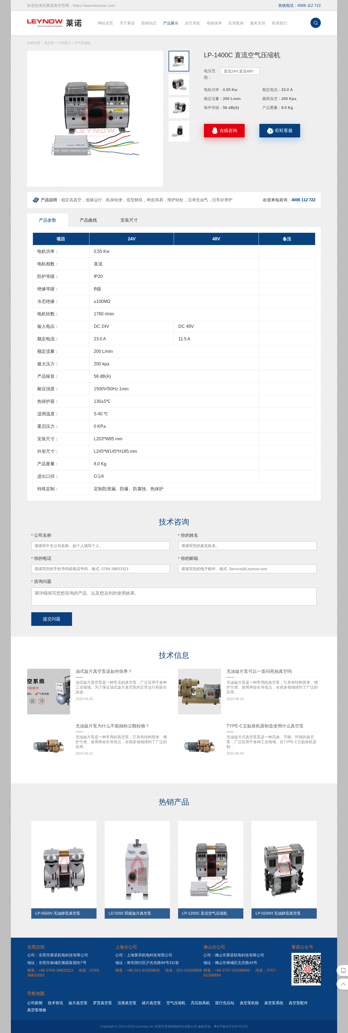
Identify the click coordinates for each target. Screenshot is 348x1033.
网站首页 (105, 23)
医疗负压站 (224, 1003)
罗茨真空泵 (102, 1003)
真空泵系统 (273, 1003)
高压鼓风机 (200, 1003)
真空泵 (49, 43)
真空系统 (192, 23)
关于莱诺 (127, 23)
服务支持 (257, 23)
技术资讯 (55, 1003)
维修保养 (214, 23)
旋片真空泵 (78, 1003)
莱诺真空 (54, 23)
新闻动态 (149, 23)
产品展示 (170, 23)
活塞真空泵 (126, 1003)
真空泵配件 (298, 1003)
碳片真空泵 (151, 1003)
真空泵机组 (249, 1003)
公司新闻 (34, 1003)
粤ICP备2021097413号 (231, 1026)
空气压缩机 (82, 43)
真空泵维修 (36, 1010)
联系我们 (279, 23)
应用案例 (236, 23)
